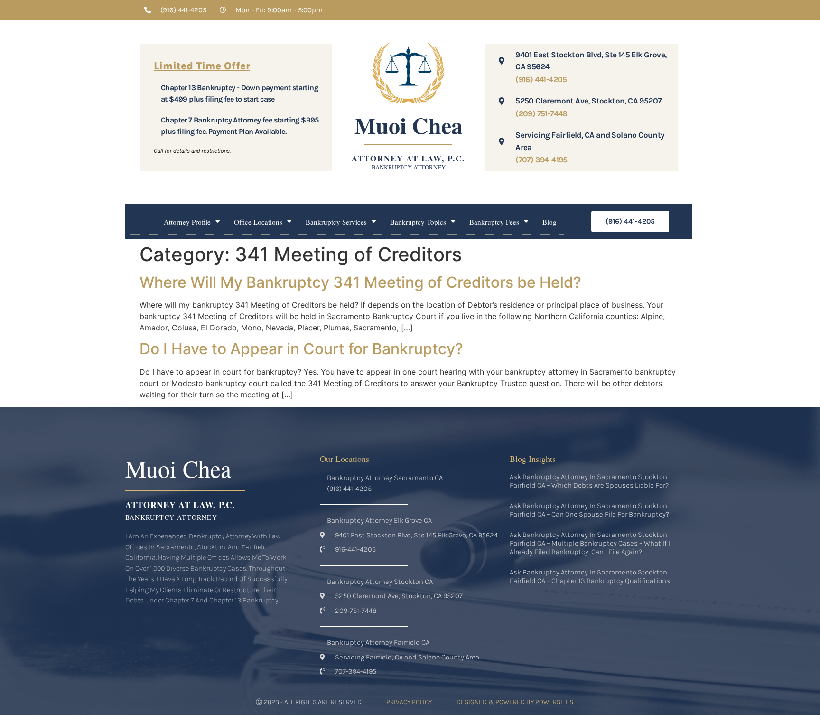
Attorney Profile (187, 221)
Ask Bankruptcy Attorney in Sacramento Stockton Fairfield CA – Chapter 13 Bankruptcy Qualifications (590, 576)
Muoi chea (408, 124)
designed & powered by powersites (515, 702)
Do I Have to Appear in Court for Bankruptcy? (301, 348)
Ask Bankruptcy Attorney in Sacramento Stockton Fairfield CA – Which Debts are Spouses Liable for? (589, 480)
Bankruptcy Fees (494, 221)
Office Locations (258, 221)
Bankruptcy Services (336, 221)
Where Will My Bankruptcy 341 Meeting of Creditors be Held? (360, 282)
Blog (549, 221)
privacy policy (409, 702)
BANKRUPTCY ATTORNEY (409, 167)
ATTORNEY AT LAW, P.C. (408, 158)
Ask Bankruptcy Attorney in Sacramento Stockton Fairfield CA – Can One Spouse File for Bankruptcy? (589, 509)
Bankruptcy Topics (418, 221)
